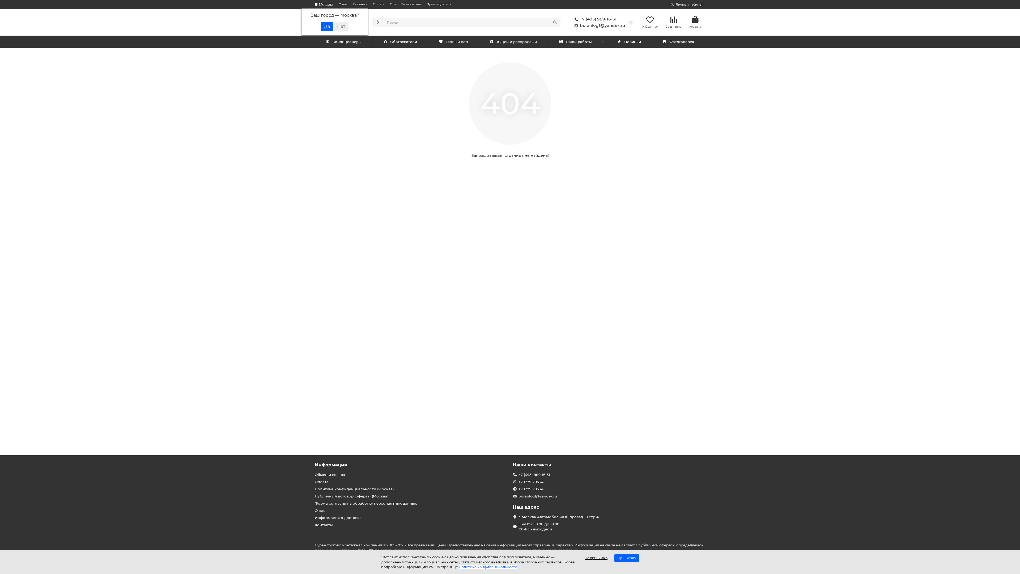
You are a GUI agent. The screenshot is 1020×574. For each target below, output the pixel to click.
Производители (439, 4)
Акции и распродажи (517, 42)
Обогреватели (403, 42)
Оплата (379, 4)
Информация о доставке (338, 518)
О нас (343, 4)
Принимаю (627, 558)
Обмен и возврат (331, 474)
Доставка (360, 4)
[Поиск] (555, 22)
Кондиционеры (347, 42)
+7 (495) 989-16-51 (598, 19)
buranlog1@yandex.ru (602, 25)
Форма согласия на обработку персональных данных (366, 503)
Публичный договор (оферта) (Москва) (352, 496)
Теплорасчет (411, 4)
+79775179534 (530, 482)
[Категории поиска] (378, 22)
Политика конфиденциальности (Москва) (354, 489)
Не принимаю (596, 558)
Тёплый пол (457, 42)
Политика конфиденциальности (488, 567)
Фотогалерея (681, 42)
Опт (393, 4)
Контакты (324, 525)
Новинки (632, 42)
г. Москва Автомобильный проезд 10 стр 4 (558, 517)
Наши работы (579, 42)
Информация (331, 464)
